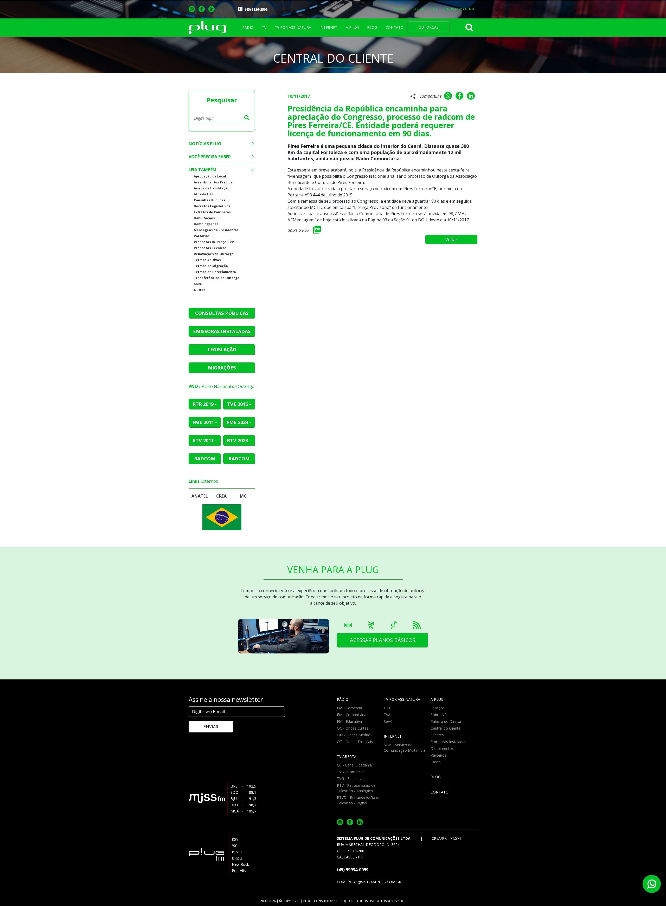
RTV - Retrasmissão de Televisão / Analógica (356, 788)
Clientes (437, 734)
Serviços (438, 707)
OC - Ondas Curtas (352, 728)
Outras (200, 290)
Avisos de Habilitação (211, 188)
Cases (436, 761)
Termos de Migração (211, 266)
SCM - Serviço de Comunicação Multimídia (404, 747)
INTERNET (328, 27)
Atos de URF (203, 194)
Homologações (206, 224)
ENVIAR (210, 727)
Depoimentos (442, 748)
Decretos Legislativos (212, 206)
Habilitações (204, 218)
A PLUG (352, 27)
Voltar (451, 239)
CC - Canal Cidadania (354, 765)
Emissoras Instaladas (448, 741)
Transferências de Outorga (216, 278)
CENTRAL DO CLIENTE (459, 9)
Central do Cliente (445, 728)
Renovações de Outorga (214, 254)
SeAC (388, 721)
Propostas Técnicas (210, 248)
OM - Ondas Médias (354, 734)
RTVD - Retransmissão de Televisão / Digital (358, 800)
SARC (198, 284)
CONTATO (395, 27)
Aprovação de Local (210, 176)
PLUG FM (418, 9)
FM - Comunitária (351, 714)
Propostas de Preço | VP (214, 242)
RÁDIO (248, 27)
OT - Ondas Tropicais (355, 741)
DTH (388, 707)
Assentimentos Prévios (213, 182)
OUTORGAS (429, 27)
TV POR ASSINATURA (293, 27)
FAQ (434, 9)
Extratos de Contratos (212, 212)
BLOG (372, 27)
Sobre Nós (440, 714)
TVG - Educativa (350, 778)
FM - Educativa (349, 721)
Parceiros (438, 755)
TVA (387, 714)
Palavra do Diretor (446, 721)
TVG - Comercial (350, 771)
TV (264, 27)
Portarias (202, 236)
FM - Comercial (350, 707)
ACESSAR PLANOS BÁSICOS (382, 640)
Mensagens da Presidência (216, 230)
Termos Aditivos (207, 260)
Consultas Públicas (209, 200)
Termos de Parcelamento (215, 272)
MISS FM (399, 9)
